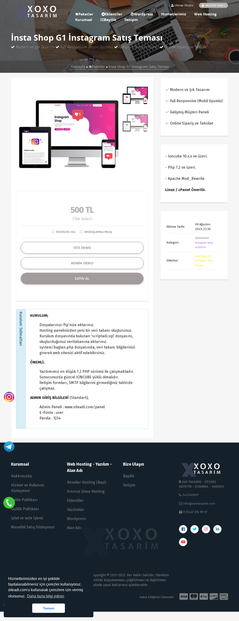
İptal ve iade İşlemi (27, 518)
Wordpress (143, 14)
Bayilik (110, 19)
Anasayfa (78, 66)
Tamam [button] (48, 608)
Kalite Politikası (24, 500)
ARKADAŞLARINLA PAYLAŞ (98, 232)
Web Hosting (205, 14)
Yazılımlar (75, 509)
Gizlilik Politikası (25, 509)
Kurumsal (83, 19)
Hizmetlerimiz (173, 14)
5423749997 (190, 495)
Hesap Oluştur (184, 5)
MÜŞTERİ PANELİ (215, 5)
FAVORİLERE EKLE (65, 232)
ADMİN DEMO (82, 263)
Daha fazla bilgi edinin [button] (45, 596)
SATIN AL (82, 278)
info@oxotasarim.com (198, 504)
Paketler (99, 66)
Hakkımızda (21, 476)
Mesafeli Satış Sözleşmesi (33, 527)
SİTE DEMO (82, 247)
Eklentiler (203, 238)
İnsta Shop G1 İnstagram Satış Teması (139, 66)
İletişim (131, 19)
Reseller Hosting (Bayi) (86, 482)
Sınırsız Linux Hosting (86, 491)
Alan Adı (74, 528)
